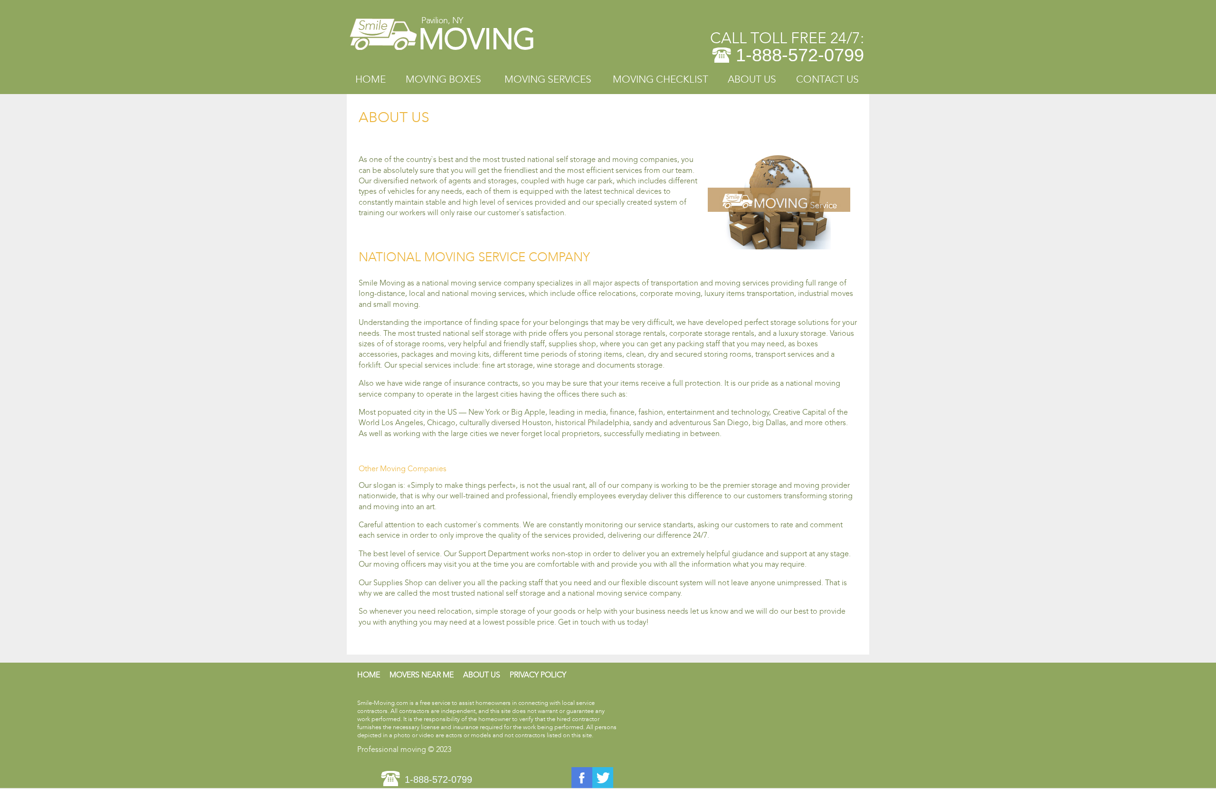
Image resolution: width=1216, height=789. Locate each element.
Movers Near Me (422, 674)
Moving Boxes (443, 80)
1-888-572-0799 (800, 55)
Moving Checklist (660, 80)
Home (370, 80)
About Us (752, 80)
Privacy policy (538, 674)
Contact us (827, 80)
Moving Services (547, 80)
